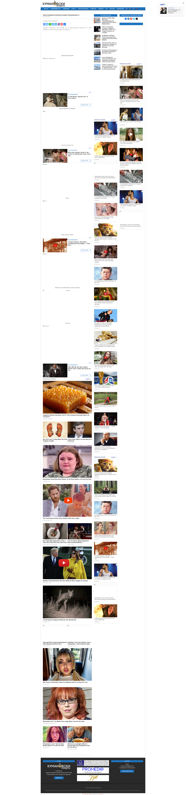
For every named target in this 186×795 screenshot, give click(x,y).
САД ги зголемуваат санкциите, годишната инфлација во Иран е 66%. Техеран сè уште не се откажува (109, 29)
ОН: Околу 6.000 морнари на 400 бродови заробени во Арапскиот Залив (109, 51)
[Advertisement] (131, 36)
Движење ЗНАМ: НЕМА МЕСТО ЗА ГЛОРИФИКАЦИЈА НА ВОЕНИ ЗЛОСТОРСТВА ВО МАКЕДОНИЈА (109, 21)
